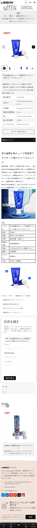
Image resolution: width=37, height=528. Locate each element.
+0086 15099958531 (9, 487)
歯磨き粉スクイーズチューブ (11, 312)
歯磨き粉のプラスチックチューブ (13, 300)
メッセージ (8, 361)
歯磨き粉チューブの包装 (23, 296)
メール (6, 345)
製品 (11, 16)
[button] (33, 47)
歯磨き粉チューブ (23, 16)
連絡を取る (10, 378)
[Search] (30, 2)
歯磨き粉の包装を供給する (11, 304)
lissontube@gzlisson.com (10, 491)
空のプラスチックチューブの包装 (13, 308)
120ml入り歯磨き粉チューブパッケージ (18, 446)
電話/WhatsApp (9, 353)
